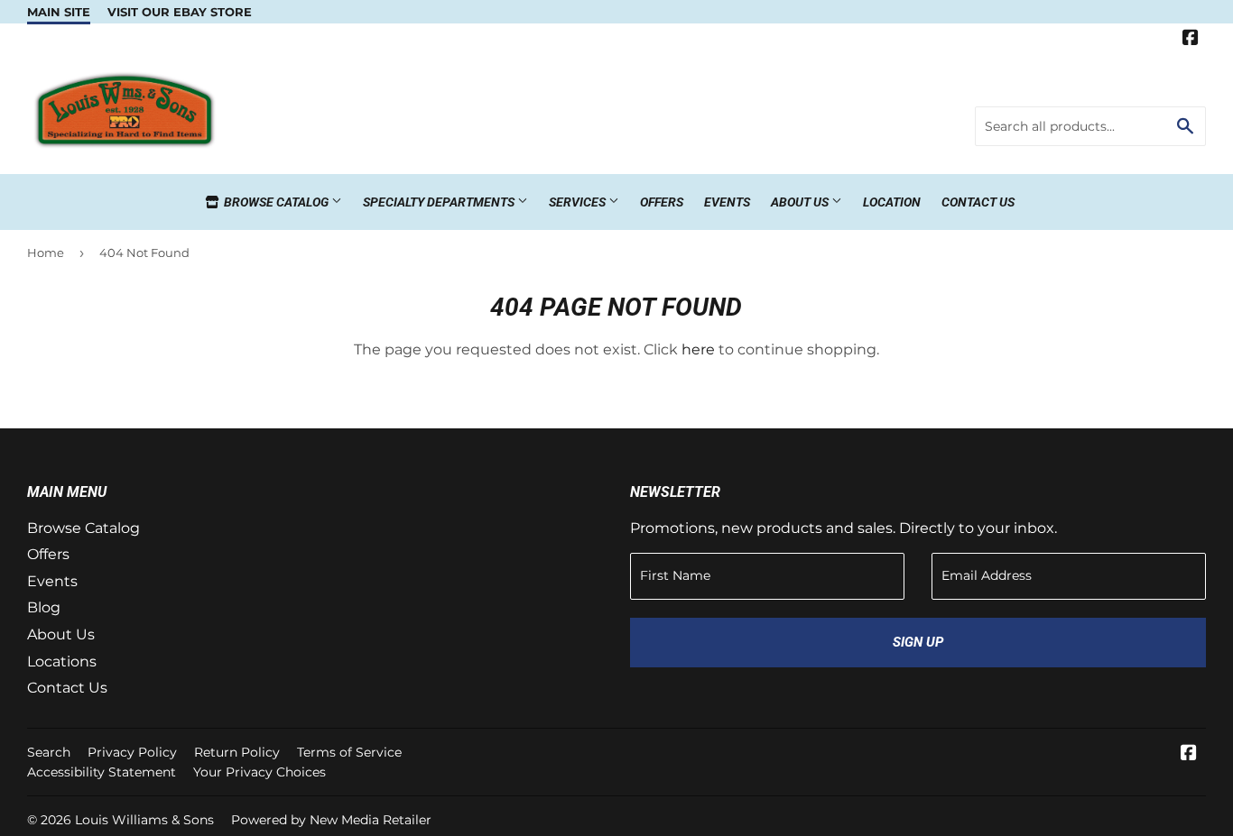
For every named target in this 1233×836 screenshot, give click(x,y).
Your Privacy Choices (259, 772)
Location (892, 202)
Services (578, 202)
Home (45, 252)
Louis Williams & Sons (144, 820)
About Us (801, 202)
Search (48, 752)
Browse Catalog (276, 202)
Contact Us (978, 202)
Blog (43, 607)
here (698, 349)
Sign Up (918, 642)
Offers (661, 202)
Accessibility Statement (101, 772)
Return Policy (237, 752)
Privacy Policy (132, 752)
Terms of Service (349, 752)
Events (727, 202)
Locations (62, 661)
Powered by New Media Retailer (331, 820)
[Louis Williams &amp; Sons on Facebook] (1190, 39)
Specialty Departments (440, 202)
